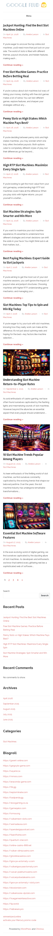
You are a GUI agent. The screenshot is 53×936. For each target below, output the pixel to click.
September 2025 (11, 704)
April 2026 (8, 698)
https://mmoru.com (12, 776)
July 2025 (7, 714)
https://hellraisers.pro (13, 909)
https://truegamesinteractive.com (19, 898)
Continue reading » (13, 65)
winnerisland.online (12, 916)
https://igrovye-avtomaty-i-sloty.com (21, 882)
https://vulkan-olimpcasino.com (18, 851)
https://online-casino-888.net (17, 845)
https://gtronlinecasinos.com (17, 856)
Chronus (40, 929)
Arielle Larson (32, 34)
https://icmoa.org (11, 813)
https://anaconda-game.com (17, 782)
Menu (28, 15)
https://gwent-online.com (15, 760)
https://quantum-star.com (15, 840)
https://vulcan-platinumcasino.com (20, 872)
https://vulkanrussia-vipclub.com (19, 893)
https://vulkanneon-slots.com (17, 819)
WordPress (26, 929)
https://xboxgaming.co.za (15, 803)
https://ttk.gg (9, 787)
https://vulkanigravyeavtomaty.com (20, 866)
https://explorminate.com (15, 792)
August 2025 (9, 709)
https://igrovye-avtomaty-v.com (19, 861)
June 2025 (8, 719)
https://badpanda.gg (13, 797)
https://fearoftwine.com (14, 835)
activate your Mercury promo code (19, 920)
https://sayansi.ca (11, 771)
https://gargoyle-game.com (16, 766)
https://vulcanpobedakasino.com (19, 877)
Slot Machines (9, 392)
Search (6, 591)
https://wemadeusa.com (15, 824)
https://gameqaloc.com (14, 808)
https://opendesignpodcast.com (18, 829)
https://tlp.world (11, 904)
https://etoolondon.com (14, 888)
